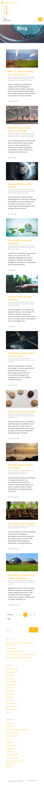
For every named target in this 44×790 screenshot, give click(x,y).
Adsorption (18, 77)
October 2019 (11, 681)
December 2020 (12, 710)
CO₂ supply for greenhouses (22, 523)
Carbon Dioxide (25, 526)
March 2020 (10, 706)
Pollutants (28, 360)
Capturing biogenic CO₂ (15, 651)
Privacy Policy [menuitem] (32, 780)
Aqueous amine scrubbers (18, 136)
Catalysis (23, 358)
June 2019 (9, 700)
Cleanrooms (10, 764)
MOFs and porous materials (22, 411)
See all (8, 712)
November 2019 (12, 672)
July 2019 (9, 678)
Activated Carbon (12, 758)
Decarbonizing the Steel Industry (18, 657)
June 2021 (9, 697)
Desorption (15, 472)
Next (8, 619)
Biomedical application (14, 761)
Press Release (11, 648)
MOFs (9, 136)
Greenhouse (14, 527)
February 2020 (11, 685)
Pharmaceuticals (12, 755)
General (32, 78)
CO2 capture (11, 80)
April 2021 (9, 694)
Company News (11, 745)
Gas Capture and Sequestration (21, 78)
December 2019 (11, 703)
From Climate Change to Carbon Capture (21, 654)
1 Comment (24, 474)
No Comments (28, 80)
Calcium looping (19, 80)
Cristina (12, 77)
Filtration (17, 360)
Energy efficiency (15, 193)
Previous (10, 615)
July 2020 (9, 688)
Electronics (10, 748)
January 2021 (10, 691)
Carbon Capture (25, 77)
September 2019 (12, 669)
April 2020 (10, 675)
